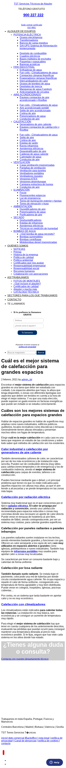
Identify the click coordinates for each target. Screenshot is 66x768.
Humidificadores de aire (33, 209)
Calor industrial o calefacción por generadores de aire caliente (24, 451)
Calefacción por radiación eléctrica (25, 497)
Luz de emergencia (30, 198)
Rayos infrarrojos (29, 145)
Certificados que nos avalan (29, 263)
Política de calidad (24, 257)
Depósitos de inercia (31, 86)
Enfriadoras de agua (31, 70)
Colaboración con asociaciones (31, 274)
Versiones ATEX (28, 179)
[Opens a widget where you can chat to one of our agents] (54, 762)
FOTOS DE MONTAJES (27, 281)
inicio (4, 738)
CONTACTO (14, 299)
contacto (5, 743)
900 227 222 (33, 15)
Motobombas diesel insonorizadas (38, 242)
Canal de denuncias (25, 740)
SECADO (19, 217)
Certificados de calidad (26, 286)
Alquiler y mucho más (25, 289)
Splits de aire (27, 137)
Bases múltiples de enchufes (35, 59)
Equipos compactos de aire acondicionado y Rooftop (34, 98)
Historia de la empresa (26, 254)
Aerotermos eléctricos (31, 148)
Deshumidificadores (30, 220)
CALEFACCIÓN (22, 121)
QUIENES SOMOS (17, 245)
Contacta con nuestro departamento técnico (25, 659)
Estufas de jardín (29, 143)
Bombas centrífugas (30, 239)
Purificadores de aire (31, 214)
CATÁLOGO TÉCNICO (26, 292)
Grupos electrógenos (31, 37)
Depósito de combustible (33, 53)
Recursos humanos (24, 271)
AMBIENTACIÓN (23, 206)
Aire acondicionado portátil (34, 108)
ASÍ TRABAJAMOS (18, 277)
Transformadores (29, 40)
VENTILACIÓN (22, 162)
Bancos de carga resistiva (34, 43)
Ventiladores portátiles (32, 173)
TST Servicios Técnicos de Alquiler (33, 3)
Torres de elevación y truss (34, 203)
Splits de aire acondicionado (35, 110)
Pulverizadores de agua (33, 116)
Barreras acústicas (30, 64)
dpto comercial (16, 738)
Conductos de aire (30, 119)
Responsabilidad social (26, 268)
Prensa (17, 252)
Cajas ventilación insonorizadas (37, 165)
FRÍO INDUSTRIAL (24, 67)
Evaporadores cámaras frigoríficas (38, 78)
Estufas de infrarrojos (31, 223)
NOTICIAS (19, 249)
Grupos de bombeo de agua (35, 83)
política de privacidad (27, 347)
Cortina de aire (28, 113)
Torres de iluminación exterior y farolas (41, 201)
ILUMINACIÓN (22, 190)
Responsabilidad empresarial (30, 265)
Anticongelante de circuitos (34, 92)
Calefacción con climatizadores (23, 604)
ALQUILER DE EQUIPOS (21, 31)
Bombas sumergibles (31, 236)
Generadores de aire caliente (35, 124)
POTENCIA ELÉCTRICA (27, 34)
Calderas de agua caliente (34, 154)
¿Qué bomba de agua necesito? (37, 234)
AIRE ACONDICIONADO (27, 94)
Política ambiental (23, 260)
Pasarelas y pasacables (33, 61)
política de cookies (48, 740)
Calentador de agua (30, 156)
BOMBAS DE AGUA (25, 231)
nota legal (43, 738)
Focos (23, 192)
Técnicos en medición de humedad (39, 228)
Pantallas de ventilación (33, 168)
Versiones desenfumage (33, 181)
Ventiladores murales (31, 176)
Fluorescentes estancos (33, 195)
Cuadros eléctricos (30, 56)
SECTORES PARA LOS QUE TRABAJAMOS (32, 295)
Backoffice (31, 738)
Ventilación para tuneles (33, 170)
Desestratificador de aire (33, 151)
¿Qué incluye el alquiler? (27, 283)
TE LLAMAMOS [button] (16, 303)
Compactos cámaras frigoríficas (37, 75)
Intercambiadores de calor (34, 81)
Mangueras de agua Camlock (36, 89)
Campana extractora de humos (36, 184)
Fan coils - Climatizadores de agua (39, 72)
